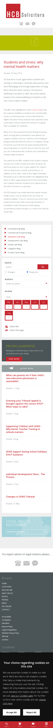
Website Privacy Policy (10, 633)
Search (8, 262)
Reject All (31, 712)
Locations (6, 586)
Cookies (5, 639)
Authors (9, 279)
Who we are (7, 590)
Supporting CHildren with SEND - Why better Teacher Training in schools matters (24, 429)
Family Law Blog (15, 244)
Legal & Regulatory (9, 630)
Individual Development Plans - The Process (25, 476)
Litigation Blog (14, 248)
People (5, 596)
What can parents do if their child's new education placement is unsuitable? (25, 378)
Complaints (6, 620)
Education (5, 623)
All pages (11, 272)
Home (4, 583)
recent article (37, 110)
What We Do (7, 593)
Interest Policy (7, 626)
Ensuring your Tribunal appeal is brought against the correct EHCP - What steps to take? (25, 403)
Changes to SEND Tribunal (20, 496)
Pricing (5, 600)
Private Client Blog (16, 252)
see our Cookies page (22, 695)
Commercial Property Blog (19, 233)
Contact (6, 609)
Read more (14, 359)
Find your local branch (16, 532)
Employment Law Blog (18, 241)
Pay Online (6, 606)
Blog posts (33, 272)
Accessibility (6, 616)
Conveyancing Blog (16, 229)
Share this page (17, 330)
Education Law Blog (16, 237)
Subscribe (14, 326)
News (4, 603)
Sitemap (5, 636)
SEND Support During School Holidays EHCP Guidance (26, 453)
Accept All (11, 712)
